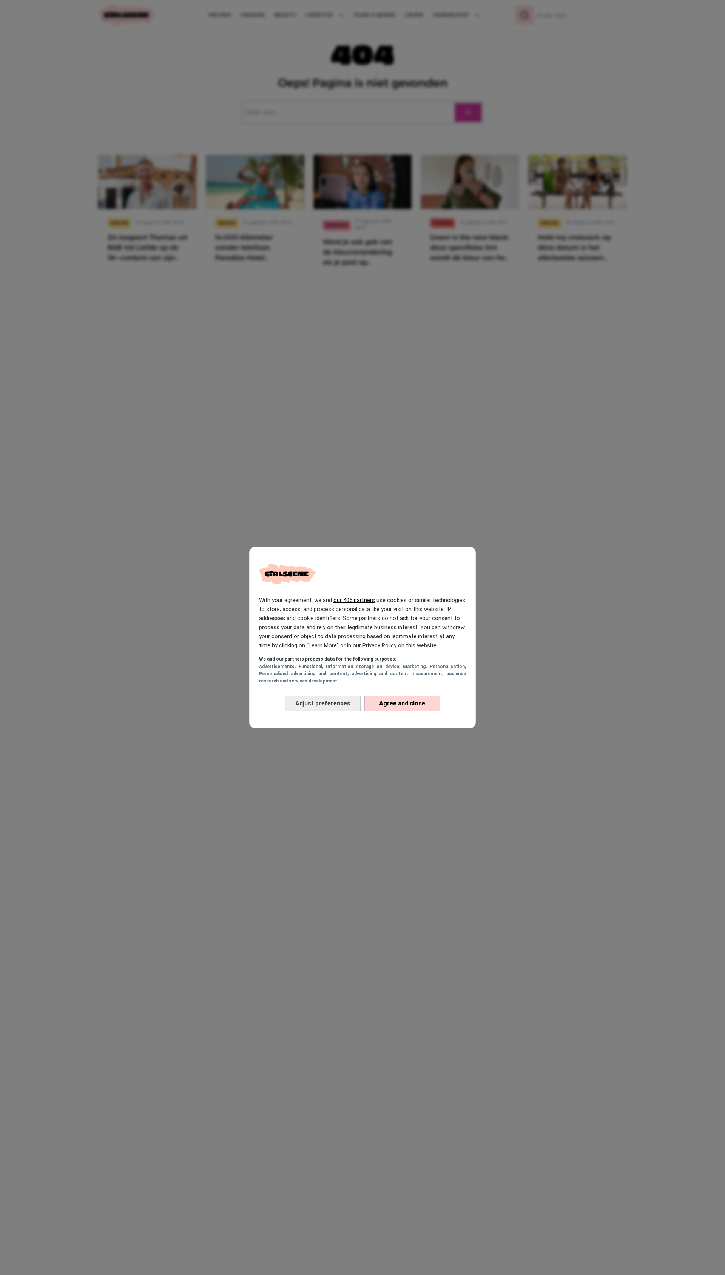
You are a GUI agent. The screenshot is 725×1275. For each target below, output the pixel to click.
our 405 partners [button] (354, 600)
